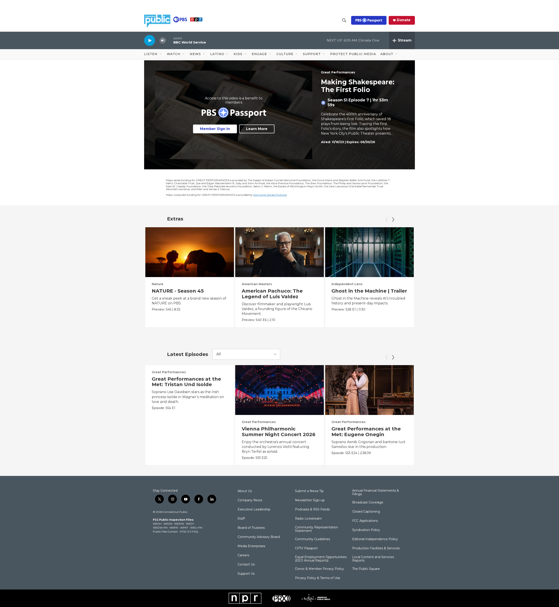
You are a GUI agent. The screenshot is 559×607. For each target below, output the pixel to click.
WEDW (179, 523)
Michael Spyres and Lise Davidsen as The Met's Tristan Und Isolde (452, 296)
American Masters (257, 284)
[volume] (162, 40)
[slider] (169, 40)
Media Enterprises (251, 546)
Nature (157, 284)
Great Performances (338, 72)
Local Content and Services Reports (373, 558)
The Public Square (366, 569)
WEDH (157, 523)
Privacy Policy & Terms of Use (317, 578)
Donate (404, 20)
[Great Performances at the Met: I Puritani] (459, 390)
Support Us (246, 574)
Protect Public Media (353, 54)
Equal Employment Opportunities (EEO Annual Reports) (321, 558)
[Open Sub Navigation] (160, 54)
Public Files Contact (165, 531)
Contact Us (246, 564)
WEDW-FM (160, 527)
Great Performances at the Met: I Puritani (456, 431)
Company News (250, 500)
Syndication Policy (366, 530)
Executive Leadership (254, 509)
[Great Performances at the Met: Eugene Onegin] (369, 390)
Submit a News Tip (309, 491)
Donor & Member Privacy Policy (319, 569)
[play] (149, 40)
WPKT (184, 527)
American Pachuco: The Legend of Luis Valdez (272, 294)
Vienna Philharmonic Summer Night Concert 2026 (278, 431)
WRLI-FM (196, 527)
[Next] (393, 219)
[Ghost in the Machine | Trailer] (369, 252)
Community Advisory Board (259, 537)
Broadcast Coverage (367, 502)
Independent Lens (346, 284)
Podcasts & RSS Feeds (312, 509)
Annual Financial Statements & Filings (375, 492)
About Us (245, 491)
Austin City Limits (526, 284)
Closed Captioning (366, 511)
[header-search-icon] (344, 20)
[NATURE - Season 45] (189, 252)
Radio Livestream (308, 518)
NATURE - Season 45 (178, 291)
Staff (241, 518)
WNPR (173, 527)
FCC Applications (365, 521)
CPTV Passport (306, 548)
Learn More (256, 129)
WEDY (190, 523)
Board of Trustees (251, 528)
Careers (243, 555)
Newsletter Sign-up (310, 500)
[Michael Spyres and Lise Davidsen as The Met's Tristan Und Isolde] (459, 252)
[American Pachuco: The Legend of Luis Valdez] (279, 252)
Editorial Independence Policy (375, 539)
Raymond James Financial (270, 194)
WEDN (168, 523)
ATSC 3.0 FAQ (189, 531)
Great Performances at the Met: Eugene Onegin (366, 431)
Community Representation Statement (316, 529)
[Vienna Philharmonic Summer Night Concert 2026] (279, 390)
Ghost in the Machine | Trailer (369, 291)
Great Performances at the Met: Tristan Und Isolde (186, 382)
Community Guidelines (312, 539)
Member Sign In (215, 129)
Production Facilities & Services (376, 548)
